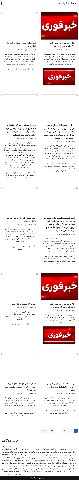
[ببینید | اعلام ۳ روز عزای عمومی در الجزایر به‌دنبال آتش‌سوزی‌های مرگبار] (59, 366)
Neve (46, 478)
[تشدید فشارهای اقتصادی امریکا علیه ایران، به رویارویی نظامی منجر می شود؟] (19, 366)
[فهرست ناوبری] (3, 3)
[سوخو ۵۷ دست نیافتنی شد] (19, 286)
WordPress (34, 478)
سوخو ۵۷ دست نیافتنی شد (24, 304)
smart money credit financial (12, 455)
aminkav (71, 50)
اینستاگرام (52, 455)
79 (52, 430)
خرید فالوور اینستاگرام (50, 449)
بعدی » (44, 430)
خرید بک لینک (58, 452)
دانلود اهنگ (21, 463)
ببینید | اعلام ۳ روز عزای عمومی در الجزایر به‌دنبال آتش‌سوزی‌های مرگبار (59, 386)
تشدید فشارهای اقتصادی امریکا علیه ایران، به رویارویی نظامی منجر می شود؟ (20, 386)
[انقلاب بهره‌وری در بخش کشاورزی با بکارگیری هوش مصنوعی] (59, 26)
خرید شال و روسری (35, 458)
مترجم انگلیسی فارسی (67, 449)
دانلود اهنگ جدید (36, 449)
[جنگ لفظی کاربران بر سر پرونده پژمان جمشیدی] (19, 200)
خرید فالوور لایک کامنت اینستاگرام (36, 455)
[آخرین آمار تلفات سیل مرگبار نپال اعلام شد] (19, 26)
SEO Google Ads (14, 474)
